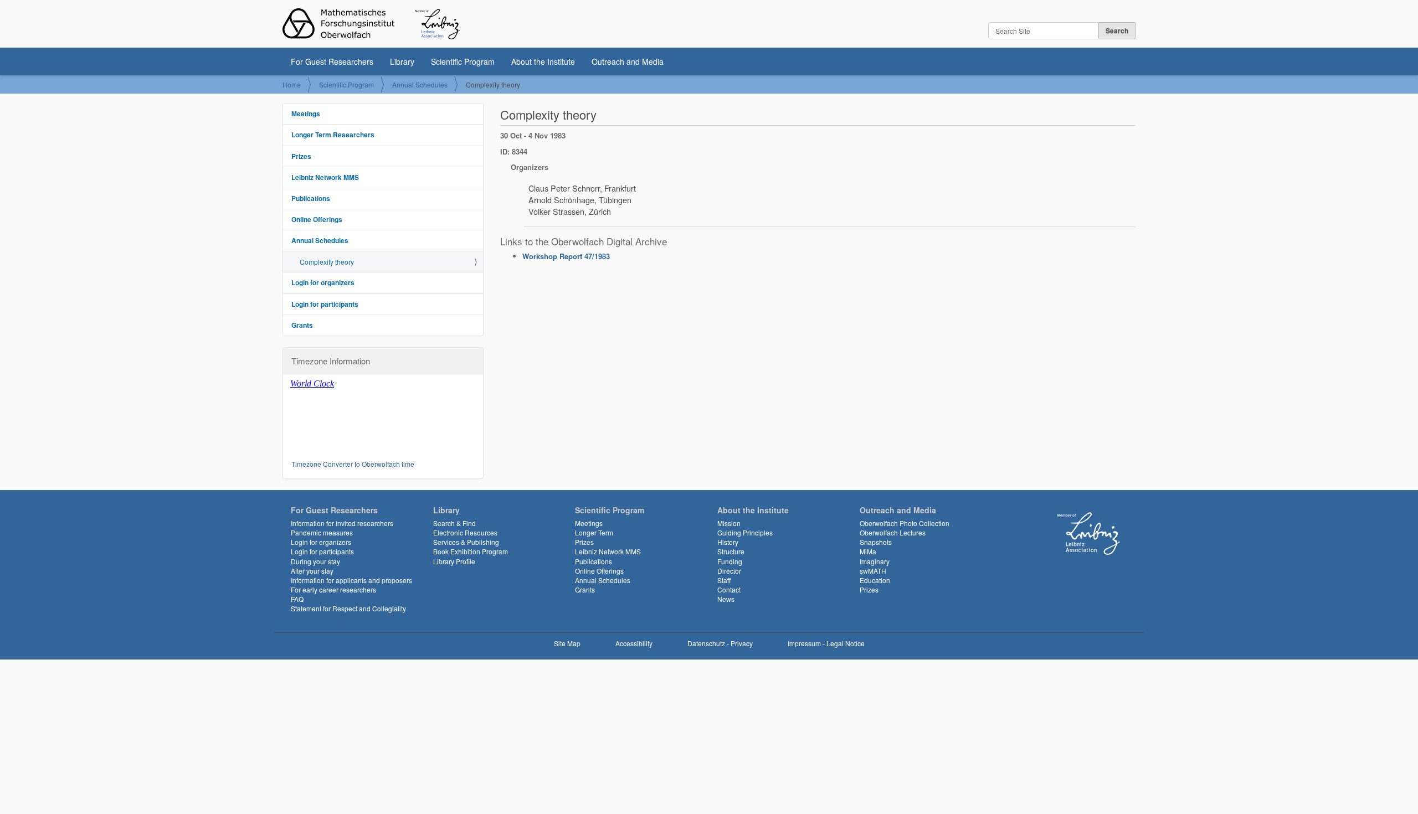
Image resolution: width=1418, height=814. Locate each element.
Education (875, 580)
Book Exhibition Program (470, 551)
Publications (310, 198)
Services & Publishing (466, 542)
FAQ (297, 599)
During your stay (315, 561)
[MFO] (371, 23)
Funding (729, 561)
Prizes (301, 156)
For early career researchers (333, 589)
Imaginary (875, 561)
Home (291, 84)
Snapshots (876, 542)
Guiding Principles (745, 532)
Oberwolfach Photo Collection (904, 523)
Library (402, 61)
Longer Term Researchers (332, 135)
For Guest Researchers (332, 61)
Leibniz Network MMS (325, 177)
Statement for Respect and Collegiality (348, 608)
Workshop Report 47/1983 (566, 256)
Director (729, 570)
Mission (729, 523)
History (727, 542)
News (725, 599)
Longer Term (594, 532)
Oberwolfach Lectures (893, 532)
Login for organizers (322, 282)
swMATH (873, 570)
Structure (730, 551)
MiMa (868, 551)
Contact (729, 589)
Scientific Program (463, 61)
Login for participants (324, 304)
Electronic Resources (465, 532)
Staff (724, 580)
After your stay (312, 570)
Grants (302, 325)
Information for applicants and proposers (351, 580)
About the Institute (543, 61)
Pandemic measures (322, 532)
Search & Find (454, 523)
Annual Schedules (420, 84)
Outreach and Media (628, 61)
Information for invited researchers (342, 523)
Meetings (305, 114)
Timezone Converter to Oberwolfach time (352, 463)
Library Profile (454, 561)
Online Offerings (316, 219)
